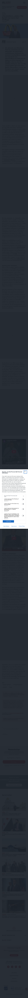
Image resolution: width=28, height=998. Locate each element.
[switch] (23, 499)
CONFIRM (8, 521)
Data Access (14, 526)
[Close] (25, 472)
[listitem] (14, 496)
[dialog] (14, 499)
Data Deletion (6, 526)
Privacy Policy (22, 526)
